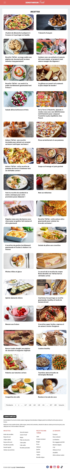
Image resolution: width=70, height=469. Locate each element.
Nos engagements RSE (59, 442)
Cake (37, 436)
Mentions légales (57, 445)
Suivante (61, 405)
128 (30, 405)
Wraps (21, 437)
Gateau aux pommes (9, 450)
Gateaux (38, 447)
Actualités (55, 452)
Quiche (38, 449)
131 (43, 405)
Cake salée (23, 445)
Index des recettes (8, 434)
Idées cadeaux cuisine (58, 455)
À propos (55, 434)
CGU (54, 447)
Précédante (9, 405)
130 (39, 405)
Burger (38, 442)
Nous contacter (57, 437)
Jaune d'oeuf (23, 435)
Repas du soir (7, 437)
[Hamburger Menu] (4, 2)
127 (25, 405)
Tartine (38, 455)
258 (55, 405)
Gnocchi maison (24, 432)
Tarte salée (23, 442)
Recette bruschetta (8, 445)
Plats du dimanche (25, 440)
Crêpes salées (7, 439)
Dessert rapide (7, 447)
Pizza (37, 444)
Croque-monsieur (40, 439)
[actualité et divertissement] (10, 417)
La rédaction (56, 439)
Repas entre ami (8, 442)
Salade (38, 452)
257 (51, 405)
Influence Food (57, 450)
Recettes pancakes (25, 448)
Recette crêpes (40, 457)
